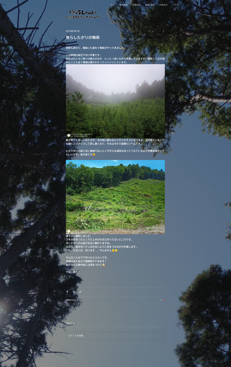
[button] (175, 9)
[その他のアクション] (163, 31)
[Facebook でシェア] (67, 292)
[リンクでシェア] (80, 292)
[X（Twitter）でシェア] (73, 292)
